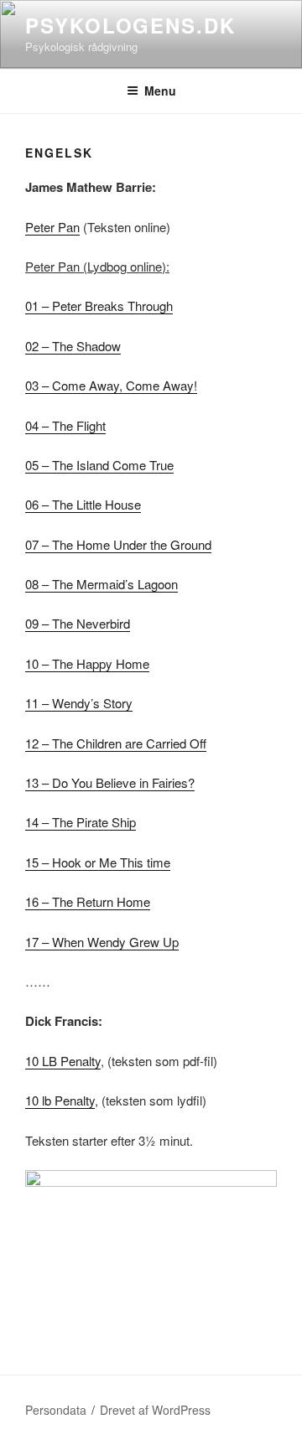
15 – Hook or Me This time (97, 862)
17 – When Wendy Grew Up (102, 941)
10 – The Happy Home (87, 663)
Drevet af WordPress (155, 1409)
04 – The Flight (65, 425)
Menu (160, 90)
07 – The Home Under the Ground (118, 544)
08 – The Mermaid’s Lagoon (101, 584)
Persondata (55, 1409)
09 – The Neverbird (77, 623)
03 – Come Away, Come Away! (111, 385)
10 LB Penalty (63, 1060)
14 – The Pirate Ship (80, 822)
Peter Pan (52, 227)
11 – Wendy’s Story (79, 703)
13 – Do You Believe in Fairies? (110, 782)
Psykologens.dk (130, 25)
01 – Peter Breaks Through (99, 305)
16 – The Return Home (87, 901)
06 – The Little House (83, 504)
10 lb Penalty (60, 1100)
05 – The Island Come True (99, 465)
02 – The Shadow (73, 346)
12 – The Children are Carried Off (115, 743)
